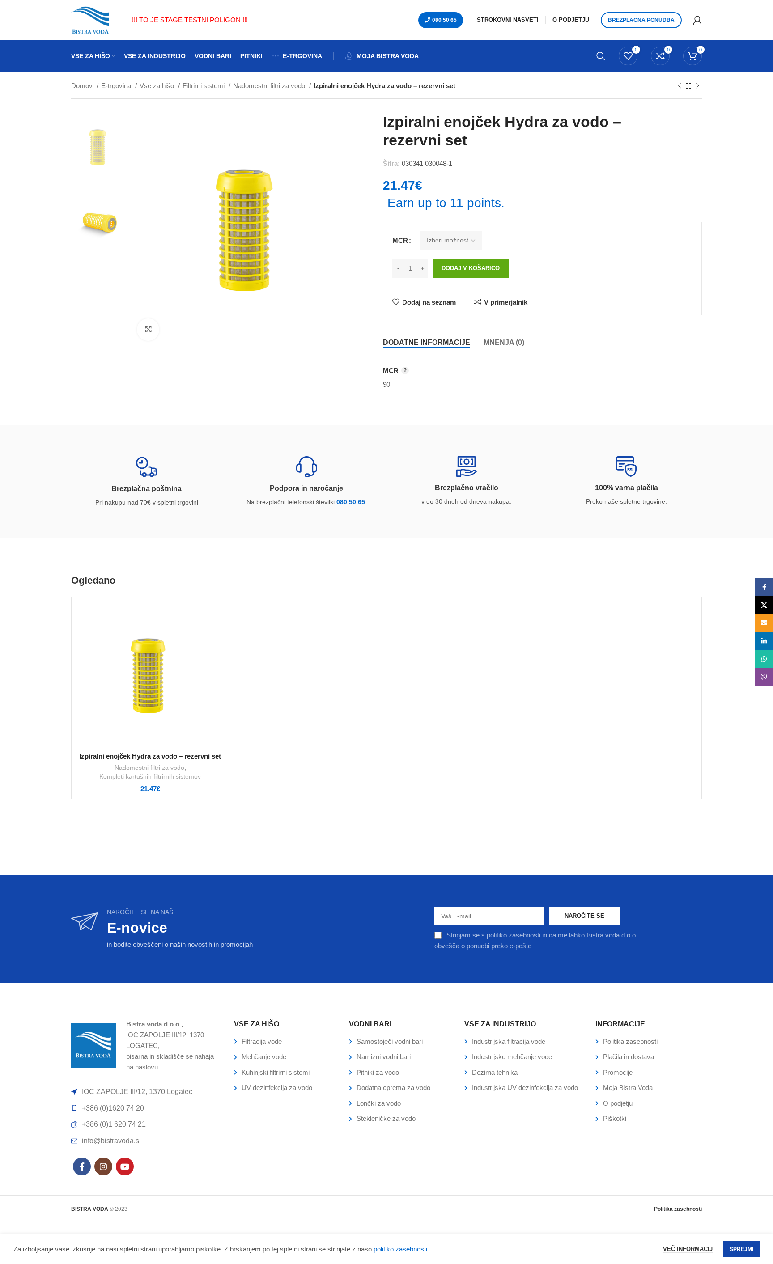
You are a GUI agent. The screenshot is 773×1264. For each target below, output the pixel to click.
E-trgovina (117, 85)
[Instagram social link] (103, 1166)
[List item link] (287, 1041)
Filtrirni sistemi (204, 85)
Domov (82, 85)
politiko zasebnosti (513, 935)
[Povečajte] (148, 329)
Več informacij (688, 1249)
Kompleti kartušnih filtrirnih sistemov (150, 776)
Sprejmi (741, 1249)
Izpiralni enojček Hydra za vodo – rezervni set (150, 756)
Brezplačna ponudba (641, 20)
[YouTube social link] (125, 1166)
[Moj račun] (697, 20)
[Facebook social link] (82, 1166)
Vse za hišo (158, 85)
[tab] (426, 342)
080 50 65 (444, 20)
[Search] (601, 56)
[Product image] (150, 675)
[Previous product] (679, 86)
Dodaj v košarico (471, 268)
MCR (400, 240)
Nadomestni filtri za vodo (270, 85)
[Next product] (697, 86)
